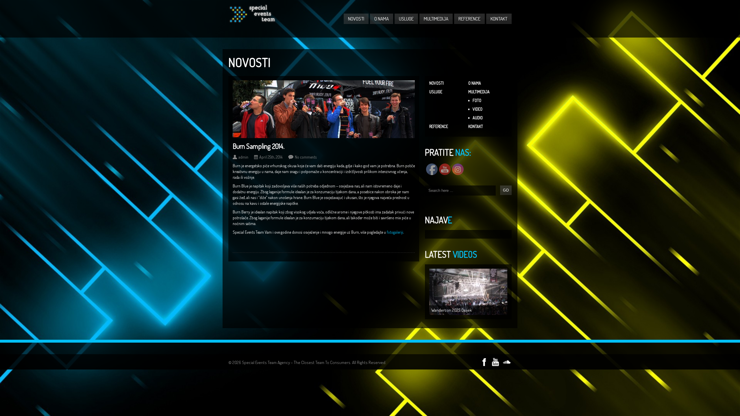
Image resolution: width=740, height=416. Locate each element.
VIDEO (477, 109)
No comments (306, 157)
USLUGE (406, 19)
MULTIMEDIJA (436, 19)
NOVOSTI (356, 19)
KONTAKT (499, 19)
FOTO (477, 100)
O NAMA (381, 19)
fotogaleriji (395, 232)
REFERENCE (469, 19)
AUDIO (478, 117)
